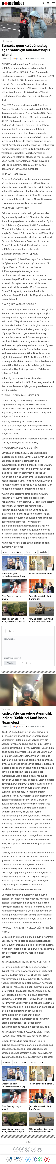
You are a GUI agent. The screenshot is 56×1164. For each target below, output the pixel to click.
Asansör (6, 1062)
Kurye (33, 1062)
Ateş (5, 552)
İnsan (24, 1062)
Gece (28, 552)
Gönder (10, 663)
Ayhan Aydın (16, 552)
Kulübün (43, 552)
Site (41, 1062)
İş (35, 552)
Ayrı (16, 1062)
